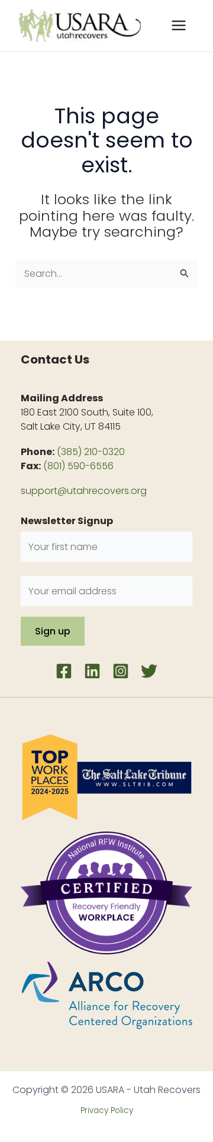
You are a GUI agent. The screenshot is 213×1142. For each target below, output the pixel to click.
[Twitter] (149, 671)
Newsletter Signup (67, 521)
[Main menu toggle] (178, 25)
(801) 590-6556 (78, 466)
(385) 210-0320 (91, 452)
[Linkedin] (92, 671)
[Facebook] (64, 671)
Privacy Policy (106, 1110)
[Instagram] (120, 671)
